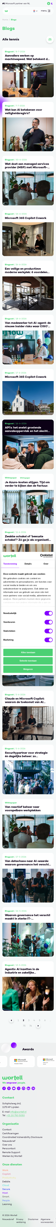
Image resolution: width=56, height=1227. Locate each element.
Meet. (5, 1192)
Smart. (6, 1196)
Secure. (6, 1189)
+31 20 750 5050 (15, 1115)
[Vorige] (11, 1020)
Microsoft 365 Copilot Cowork (25, 218)
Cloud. (5, 1185)
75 (24, 1025)
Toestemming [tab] (10, 564)
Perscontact (9, 1148)
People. (6, 1200)
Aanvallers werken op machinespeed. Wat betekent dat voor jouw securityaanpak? (28, 57)
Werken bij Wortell (12, 1156)
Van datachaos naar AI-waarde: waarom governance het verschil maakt (27, 862)
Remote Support (11, 1152)
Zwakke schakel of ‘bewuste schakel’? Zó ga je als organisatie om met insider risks (27, 538)
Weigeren (28, 669)
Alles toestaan (28, 652)
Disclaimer (33, 1219)
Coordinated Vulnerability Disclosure (22, 1137)
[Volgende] (38, 1026)
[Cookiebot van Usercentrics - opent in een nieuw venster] (40, 556)
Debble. (6, 1181)
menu (44, 11)
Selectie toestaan (28, 661)
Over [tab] (46, 564)
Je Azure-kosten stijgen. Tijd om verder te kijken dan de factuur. (27, 483)
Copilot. (6, 1174)
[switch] (49, 622)
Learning (7, 1204)
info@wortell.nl (18, 1111)
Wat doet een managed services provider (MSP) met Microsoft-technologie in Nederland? (27, 165)
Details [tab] (28, 564)
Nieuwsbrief (8, 1141)
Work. (5, 1170)
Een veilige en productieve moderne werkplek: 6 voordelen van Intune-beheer (26, 270)
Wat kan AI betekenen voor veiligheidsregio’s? (23, 111)
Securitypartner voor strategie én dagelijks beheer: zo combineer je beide (26, 754)
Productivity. (9, 1177)
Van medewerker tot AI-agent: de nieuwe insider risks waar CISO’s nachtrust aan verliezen (28, 324)
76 (30, 1025)
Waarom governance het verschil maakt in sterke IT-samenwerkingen (27, 916)
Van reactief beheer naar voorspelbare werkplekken (23, 808)
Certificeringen (10, 1133)
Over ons (7, 1144)
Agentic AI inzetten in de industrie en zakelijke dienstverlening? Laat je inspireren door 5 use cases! (24, 970)
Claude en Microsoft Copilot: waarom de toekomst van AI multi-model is (25, 700)
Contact (6, 1129)
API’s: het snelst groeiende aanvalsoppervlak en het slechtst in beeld (27, 429)
